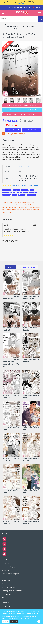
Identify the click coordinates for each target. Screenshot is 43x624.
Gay (14, 195)
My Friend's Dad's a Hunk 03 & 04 (30, 297)
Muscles (32, 192)
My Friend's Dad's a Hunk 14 (11, 459)
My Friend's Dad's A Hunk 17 (30, 491)
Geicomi (24, 190)
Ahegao (16, 190)
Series (10, 267)
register (16, 245)
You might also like (27, 267)
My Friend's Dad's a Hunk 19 (30, 522)
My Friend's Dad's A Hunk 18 (11, 522)
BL (31, 190)
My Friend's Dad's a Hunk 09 (30, 360)
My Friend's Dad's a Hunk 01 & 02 (11, 297)
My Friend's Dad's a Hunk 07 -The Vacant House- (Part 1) (11, 362)
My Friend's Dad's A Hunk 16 (11, 491)
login (9, 245)
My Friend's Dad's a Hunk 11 (30, 396)
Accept (5, 621)
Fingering (23, 192)
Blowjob (6, 192)
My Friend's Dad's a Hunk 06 (30, 329)
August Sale (31, 195)
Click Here (21, 4)
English (21, 195)
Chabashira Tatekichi (26, 167)
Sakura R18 (7, 190)
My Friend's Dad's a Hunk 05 (11, 329)
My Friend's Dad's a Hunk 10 (11, 396)
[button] (3, 100)
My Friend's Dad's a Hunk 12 (11, 428)
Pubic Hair (6, 195)
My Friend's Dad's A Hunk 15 (30, 459)
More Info (14, 621)
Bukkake (14, 192)
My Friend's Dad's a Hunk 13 (30, 428)
